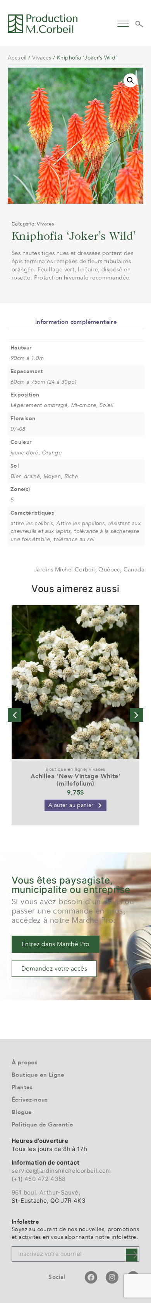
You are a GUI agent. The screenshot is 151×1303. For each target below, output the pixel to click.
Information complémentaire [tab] (76, 322)
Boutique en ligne (66, 769)
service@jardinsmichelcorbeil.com (61, 1170)
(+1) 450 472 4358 (39, 1178)
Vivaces (41, 57)
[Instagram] (112, 1277)
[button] (123, 22)
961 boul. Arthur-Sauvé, (46, 1192)
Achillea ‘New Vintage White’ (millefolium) (75, 780)
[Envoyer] (131, 1255)
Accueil (17, 57)
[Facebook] (91, 1277)
